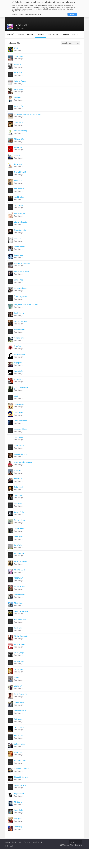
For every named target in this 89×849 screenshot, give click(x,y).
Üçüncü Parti (24, 14)
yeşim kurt (18, 686)
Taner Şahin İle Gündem (23, 462)
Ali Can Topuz (19, 736)
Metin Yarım (18, 603)
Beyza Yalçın (19, 794)
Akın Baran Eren (20, 620)
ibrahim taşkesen (20, 288)
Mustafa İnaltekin (20, 321)
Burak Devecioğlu (20, 694)
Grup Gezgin (18, 122)
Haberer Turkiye (20, 81)
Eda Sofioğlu (19, 313)
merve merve (19, 404)
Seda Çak (17, 65)
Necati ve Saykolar (21, 611)
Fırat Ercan (18, 504)
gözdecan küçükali (21, 388)
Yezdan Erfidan (19, 330)
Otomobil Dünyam (21, 777)
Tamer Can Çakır (20, 230)
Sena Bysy (18, 827)
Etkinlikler (65, 34)
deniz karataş (19, 727)
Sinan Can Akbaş (20, 562)
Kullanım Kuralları (11, 842)
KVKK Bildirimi (37, 842)
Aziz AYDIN (18, 479)
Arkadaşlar (40, 34)
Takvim (74, 34)
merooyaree (18, 437)
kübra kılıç (18, 752)
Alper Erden (18, 180)
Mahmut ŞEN (19, 139)
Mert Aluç (17, 98)
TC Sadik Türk (19, 379)
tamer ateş (18, 164)
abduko (17, 156)
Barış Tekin (18, 545)
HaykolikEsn (18, 371)
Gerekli (16, 14)
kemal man (18, 147)
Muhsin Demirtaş (20, 131)
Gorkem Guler (19, 512)
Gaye (16, 396)
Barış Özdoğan (19, 520)
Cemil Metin (18, 106)
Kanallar (30, 34)
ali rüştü (17, 678)
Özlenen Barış (19, 744)
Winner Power (19, 586)
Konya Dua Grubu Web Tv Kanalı (26, 305)
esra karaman (19, 553)
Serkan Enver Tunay (21, 272)
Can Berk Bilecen (20, 421)
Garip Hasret (19, 205)
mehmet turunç (19, 338)
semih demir (19, 189)
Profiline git (18, 50)
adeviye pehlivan (20, 429)
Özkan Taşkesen (20, 296)
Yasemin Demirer (20, 454)
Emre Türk (18, 470)
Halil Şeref (18, 818)
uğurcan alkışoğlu (20, 222)
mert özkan (18, 412)
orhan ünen (18, 73)
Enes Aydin (18, 537)
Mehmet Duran (19, 570)
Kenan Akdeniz (19, 247)
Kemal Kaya (18, 89)
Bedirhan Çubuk (20, 711)
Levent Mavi (18, 255)
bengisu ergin (19, 661)
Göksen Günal (19, 702)
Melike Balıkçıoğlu (21, 636)
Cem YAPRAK (19, 528)
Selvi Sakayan (19, 214)
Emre (16, 48)
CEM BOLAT (18, 578)
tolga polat (18, 363)
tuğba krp (17, 238)
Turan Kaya (18, 628)
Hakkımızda (9, 846)
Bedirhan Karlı (19, 595)
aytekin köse (19, 197)
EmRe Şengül (19, 653)
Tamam (72, 14)
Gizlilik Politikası (24, 842)
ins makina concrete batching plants (27, 114)
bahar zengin (19, 446)
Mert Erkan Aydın (20, 785)
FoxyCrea (17, 346)
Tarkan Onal (18, 487)
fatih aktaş (18, 719)
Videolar (21, 34)
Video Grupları (53, 34)
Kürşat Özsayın (20, 760)
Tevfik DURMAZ (20, 172)
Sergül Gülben (19, 355)
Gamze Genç (19, 669)
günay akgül (18, 56)
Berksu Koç (18, 280)
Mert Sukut (18, 802)
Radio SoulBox (19, 645)
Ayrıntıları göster (34, 14)
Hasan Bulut (18, 810)
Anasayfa (10, 34)
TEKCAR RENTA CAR (22, 263)
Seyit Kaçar (18, 495)
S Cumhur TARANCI (21, 769)
